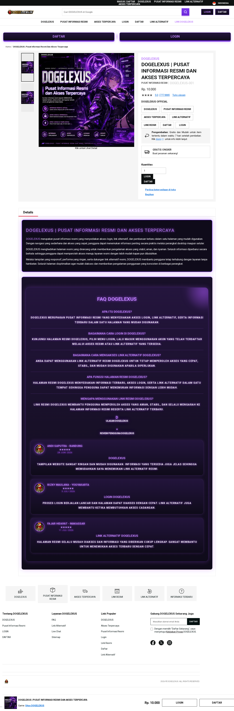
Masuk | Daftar (126, 1)
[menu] (117, 21)
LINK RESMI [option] (150, 125)
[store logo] (20, 12)
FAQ (54, 620)
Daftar (222, 12)
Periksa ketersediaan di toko (160, 189)
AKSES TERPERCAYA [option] (154, 117)
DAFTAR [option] (167, 125)
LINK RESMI (117, 597)
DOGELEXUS (144, 1)
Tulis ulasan (178, 95)
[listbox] (175, 117)
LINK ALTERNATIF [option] (181, 117)
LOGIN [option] (182, 125)
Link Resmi (106, 643)
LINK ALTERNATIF (194, 1)
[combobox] (125, 12)
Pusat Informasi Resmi (13, 625)
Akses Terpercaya (110, 625)
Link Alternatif (59, 625)
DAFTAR (59, 36)
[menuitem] (47, 21)
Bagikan (149, 194)
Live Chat (56, 631)
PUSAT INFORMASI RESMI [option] (177, 109)
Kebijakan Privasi (174, 631)
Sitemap (56, 637)
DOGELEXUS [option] (150, 109)
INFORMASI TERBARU (182, 597)
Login (207, 12)
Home (8, 47)
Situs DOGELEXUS (34, 705)
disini (158, 139)
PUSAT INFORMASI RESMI (167, 1)
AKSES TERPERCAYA (129, 4)
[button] (27, 67)
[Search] (185, 12)
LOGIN (175, 36)
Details (28, 212)
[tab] (28, 212)
